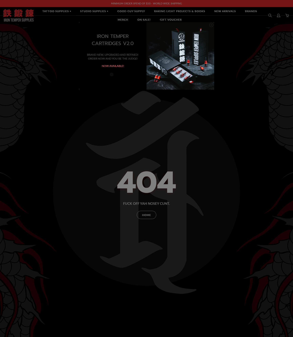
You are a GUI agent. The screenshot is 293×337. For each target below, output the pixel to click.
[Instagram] (111, 75)
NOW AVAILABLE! (113, 65)
